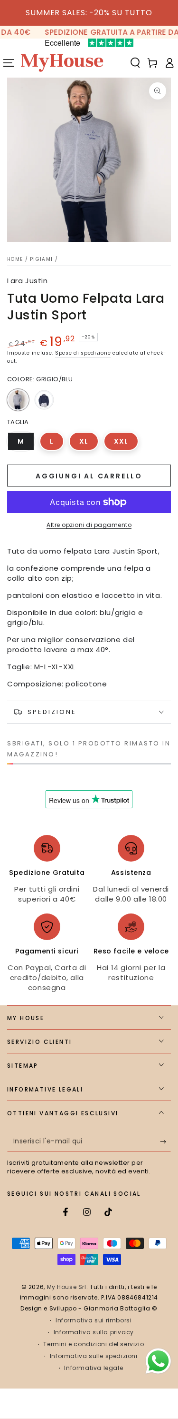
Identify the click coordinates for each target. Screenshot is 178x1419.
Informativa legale (93, 1368)
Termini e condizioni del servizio (93, 1344)
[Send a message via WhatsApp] (158, 1361)
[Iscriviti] (165, 1141)
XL (89, 444)
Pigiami (41, 259)
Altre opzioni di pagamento (89, 525)
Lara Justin (27, 281)
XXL (126, 444)
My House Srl (66, 1287)
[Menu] (8, 62)
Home (15, 259)
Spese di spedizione (83, 353)
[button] (135, 62)
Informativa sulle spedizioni (94, 1356)
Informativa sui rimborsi (93, 1320)
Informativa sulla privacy (94, 1332)
